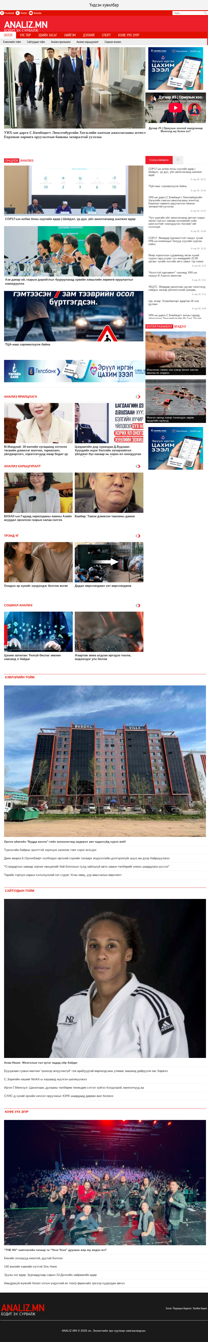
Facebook (9, 13)
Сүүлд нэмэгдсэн (159, 160)
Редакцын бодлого (182, 1308)
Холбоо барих (200, 1308)
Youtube (37, 13)
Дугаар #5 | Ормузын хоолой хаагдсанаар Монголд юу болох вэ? (176, 130)
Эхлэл (169, 1308)
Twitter (23, 13)
